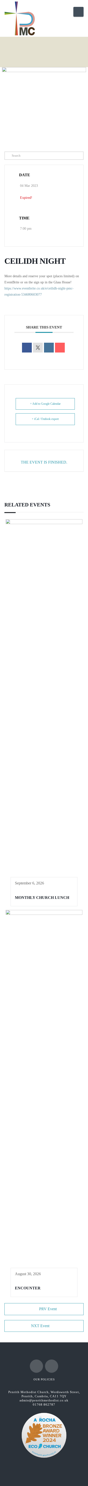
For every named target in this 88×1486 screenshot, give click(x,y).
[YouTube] (51, 1366)
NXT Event (40, 1326)
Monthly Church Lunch (42, 897)
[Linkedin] (49, 348)
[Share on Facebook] (27, 348)
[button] (78, 12)
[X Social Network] (38, 348)
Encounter (28, 1288)
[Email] (60, 348)
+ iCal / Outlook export (45, 419)
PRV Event (48, 1309)
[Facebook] (36, 1366)
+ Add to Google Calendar (45, 403)
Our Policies (44, 1379)
